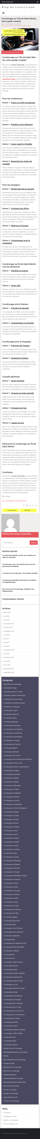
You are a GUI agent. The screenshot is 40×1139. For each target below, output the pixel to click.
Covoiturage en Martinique (12, 860)
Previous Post (12, 510)
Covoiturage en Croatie (11, 815)
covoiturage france (10, 924)
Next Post (27, 510)
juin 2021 (6, 639)
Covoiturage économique (12, 774)
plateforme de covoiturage (12, 1067)
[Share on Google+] (33, 506)
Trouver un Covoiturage (11, 1101)
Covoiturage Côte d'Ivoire (12, 755)
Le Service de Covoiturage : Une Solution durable (20, 573)
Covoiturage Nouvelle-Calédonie (14, 973)
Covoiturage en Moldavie (12, 864)
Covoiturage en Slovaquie (12, 891)
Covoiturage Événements (12, 921)
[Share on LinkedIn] (36, 506)
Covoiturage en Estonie (11, 819)
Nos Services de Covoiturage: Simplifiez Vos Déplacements (18, 590)
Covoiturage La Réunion (11, 951)
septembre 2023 (9, 631)
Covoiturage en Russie (11, 883)
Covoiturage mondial (10, 969)
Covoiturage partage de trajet (13, 981)
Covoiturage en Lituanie (11, 857)
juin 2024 (6, 616)
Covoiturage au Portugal (11, 740)
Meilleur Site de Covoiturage (13, 1048)
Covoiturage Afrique (10, 718)
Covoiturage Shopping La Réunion (14, 1029)
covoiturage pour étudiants (12, 999)
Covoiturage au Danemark (12, 725)
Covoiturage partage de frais (13, 977)
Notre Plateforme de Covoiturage (14, 1060)
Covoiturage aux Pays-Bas (12, 744)
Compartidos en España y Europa (14, 703)
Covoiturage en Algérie (11, 782)
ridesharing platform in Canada (13, 1078)
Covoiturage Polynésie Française (14, 988)
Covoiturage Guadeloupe (12, 936)
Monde (6, 1056)
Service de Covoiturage (11, 1086)
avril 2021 (6, 646)
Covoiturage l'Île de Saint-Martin (14, 34)
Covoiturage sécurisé (10, 1026)
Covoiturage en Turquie (11, 906)
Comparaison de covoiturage (13, 699)
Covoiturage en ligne (10, 853)
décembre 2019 (9, 657)
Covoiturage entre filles (11, 913)
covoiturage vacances (11, 1045)
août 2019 (7, 661)
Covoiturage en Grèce (11, 834)
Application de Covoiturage (12, 684)
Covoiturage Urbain (10, 1041)
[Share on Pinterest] (29, 506)
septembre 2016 (9, 672)
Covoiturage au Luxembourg (13, 733)
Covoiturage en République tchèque (15, 876)
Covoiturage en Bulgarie (11, 812)
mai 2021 (6, 642)
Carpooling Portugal (10, 688)
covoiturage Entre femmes (12, 909)
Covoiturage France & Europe (13, 24)
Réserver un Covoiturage (12, 1071)
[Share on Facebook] (27, 506)
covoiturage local (9, 958)
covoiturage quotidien (11, 1022)
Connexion (7, 1112)
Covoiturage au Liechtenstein (13, 729)
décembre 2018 (9, 669)
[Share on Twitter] (24, 506)
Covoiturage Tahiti (10, 1037)
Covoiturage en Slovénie (11, 894)
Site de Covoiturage (10, 1090)
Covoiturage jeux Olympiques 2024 (15, 943)
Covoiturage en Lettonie (12, 849)
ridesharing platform (10, 1075)
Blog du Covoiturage (18, 7)
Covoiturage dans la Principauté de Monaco (18, 759)
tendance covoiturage (11, 1093)
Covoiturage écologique (11, 770)
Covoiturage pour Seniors (12, 1018)
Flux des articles (10, 1116)
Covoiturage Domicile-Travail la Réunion (16, 767)
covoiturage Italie (9, 939)
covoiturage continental (11, 752)
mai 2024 (7, 620)
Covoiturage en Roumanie (12, 879)
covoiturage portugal (10, 992)
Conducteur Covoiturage (12, 707)
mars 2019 (7, 665)
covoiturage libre (9, 954)
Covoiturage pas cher (10, 984)
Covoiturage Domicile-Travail (13, 763)
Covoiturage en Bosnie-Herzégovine (15, 808)
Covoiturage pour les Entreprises (14, 1014)
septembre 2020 (9, 650)
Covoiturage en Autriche (11, 800)
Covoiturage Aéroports (11, 714)
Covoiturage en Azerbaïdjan (13, 804)
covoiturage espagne (10, 917)
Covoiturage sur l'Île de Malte (13, 1033)
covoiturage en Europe (11, 823)
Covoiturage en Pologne (11, 872)
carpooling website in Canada (13, 692)
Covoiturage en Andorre (11, 789)
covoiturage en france (11, 830)
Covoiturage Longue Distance (13, 962)
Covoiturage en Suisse (11, 902)
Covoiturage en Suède (11, 898)
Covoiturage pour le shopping (13, 1003)
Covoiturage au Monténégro (13, 737)
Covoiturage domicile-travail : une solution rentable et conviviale (19, 556)
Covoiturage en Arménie (11, 797)
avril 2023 (7, 635)
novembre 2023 (9, 624)
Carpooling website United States (14, 695)
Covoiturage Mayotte (11, 966)
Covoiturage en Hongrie (11, 842)
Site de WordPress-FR (11, 1124)
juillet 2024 (7, 612)
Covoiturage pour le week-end (13, 1011)
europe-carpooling (8, 52)
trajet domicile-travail (10, 1097)
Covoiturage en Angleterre (12, 793)
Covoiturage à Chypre (11, 710)
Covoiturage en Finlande (11, 827)
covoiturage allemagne (11, 722)
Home (2, 24)
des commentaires (11, 1120)
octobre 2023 (8, 627)
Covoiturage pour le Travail (12, 1007)
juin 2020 (6, 654)
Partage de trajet (9, 1063)
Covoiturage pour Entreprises (13, 996)
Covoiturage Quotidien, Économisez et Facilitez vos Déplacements (19, 581)
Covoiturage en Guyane (11, 838)
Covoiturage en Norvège (12, 868)
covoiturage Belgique (10, 748)
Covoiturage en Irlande (11, 845)
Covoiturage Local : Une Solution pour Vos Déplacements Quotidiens (19, 565)
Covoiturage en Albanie (11, 778)
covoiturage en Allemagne (12, 785)
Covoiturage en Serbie (11, 887)
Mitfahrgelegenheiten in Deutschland (15, 1052)
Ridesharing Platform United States (15, 1082)
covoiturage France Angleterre (13, 932)
